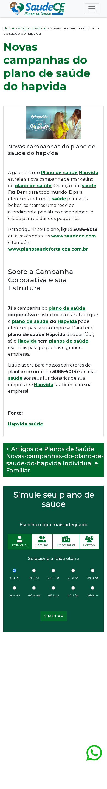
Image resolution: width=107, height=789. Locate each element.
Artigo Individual (32, 28)
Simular (53, 616)
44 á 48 (34, 595)
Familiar (42, 545)
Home (9, 28)
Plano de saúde (59, 172)
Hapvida (88, 172)
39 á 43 (14, 595)
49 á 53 (53, 595)
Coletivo (89, 545)
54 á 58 (73, 595)
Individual (19, 545)
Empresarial (66, 545)
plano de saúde (67, 308)
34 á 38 (92, 578)
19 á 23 (34, 578)
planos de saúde (68, 341)
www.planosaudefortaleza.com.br (48, 249)
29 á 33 (73, 578)
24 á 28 (53, 578)
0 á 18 (14, 578)
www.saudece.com (73, 236)
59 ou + (92, 595)
